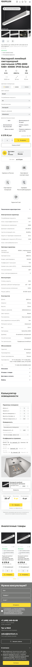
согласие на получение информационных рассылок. (13, 613)
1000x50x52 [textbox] (5, 114)
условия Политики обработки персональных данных (12, 611)
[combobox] (16, 93)
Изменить (16, 490)
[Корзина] (25, 2)
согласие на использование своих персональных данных (14, 609)
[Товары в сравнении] (20, 2)
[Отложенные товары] (23, 2)
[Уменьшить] (2, 140)
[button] (29, 34)
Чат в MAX (6, 628)
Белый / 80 (6, 442)
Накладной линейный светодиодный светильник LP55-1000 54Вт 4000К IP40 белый (18, 483)
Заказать (17, 505)
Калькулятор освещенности (13, 8)
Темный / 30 (6, 444)
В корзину (23, 140)
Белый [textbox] (4, 94)
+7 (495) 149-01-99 (9, 620)
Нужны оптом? (16, 145)
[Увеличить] (12, 140)
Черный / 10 (24, 452)
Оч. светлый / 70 (15, 442)
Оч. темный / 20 (15, 452)
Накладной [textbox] (5, 107)
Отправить (16, 605)
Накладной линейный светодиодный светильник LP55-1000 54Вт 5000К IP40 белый (23, 558)
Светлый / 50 (24, 442)
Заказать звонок (17, 641)
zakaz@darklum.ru (9, 634)
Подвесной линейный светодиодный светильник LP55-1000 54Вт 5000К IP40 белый (8, 558)
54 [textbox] (3, 100)
